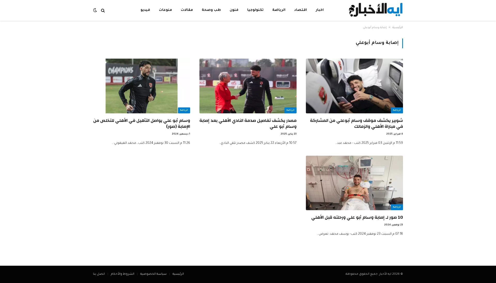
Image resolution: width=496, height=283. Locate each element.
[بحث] (103, 10)
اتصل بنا (99, 274)
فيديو (145, 10)
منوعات (165, 10)
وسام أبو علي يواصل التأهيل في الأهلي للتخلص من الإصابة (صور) (141, 123)
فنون (234, 10)
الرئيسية (397, 27)
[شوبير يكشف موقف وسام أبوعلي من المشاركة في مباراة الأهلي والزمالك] (354, 86)
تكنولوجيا (255, 10)
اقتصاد (300, 10)
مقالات (187, 10)
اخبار (320, 10)
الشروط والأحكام (122, 274)
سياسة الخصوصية (153, 274)
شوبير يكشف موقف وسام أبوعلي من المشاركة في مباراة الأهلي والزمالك (356, 123)
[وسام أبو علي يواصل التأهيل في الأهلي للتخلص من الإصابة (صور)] (141, 86)
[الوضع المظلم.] (95, 10)
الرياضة (278, 10)
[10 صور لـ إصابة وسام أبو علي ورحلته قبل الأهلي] (354, 183)
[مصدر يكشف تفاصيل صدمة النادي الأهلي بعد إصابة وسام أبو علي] (248, 86)
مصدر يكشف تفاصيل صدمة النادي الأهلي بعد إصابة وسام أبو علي (248, 123)
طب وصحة (211, 10)
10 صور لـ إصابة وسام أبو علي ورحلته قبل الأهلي (357, 217)
